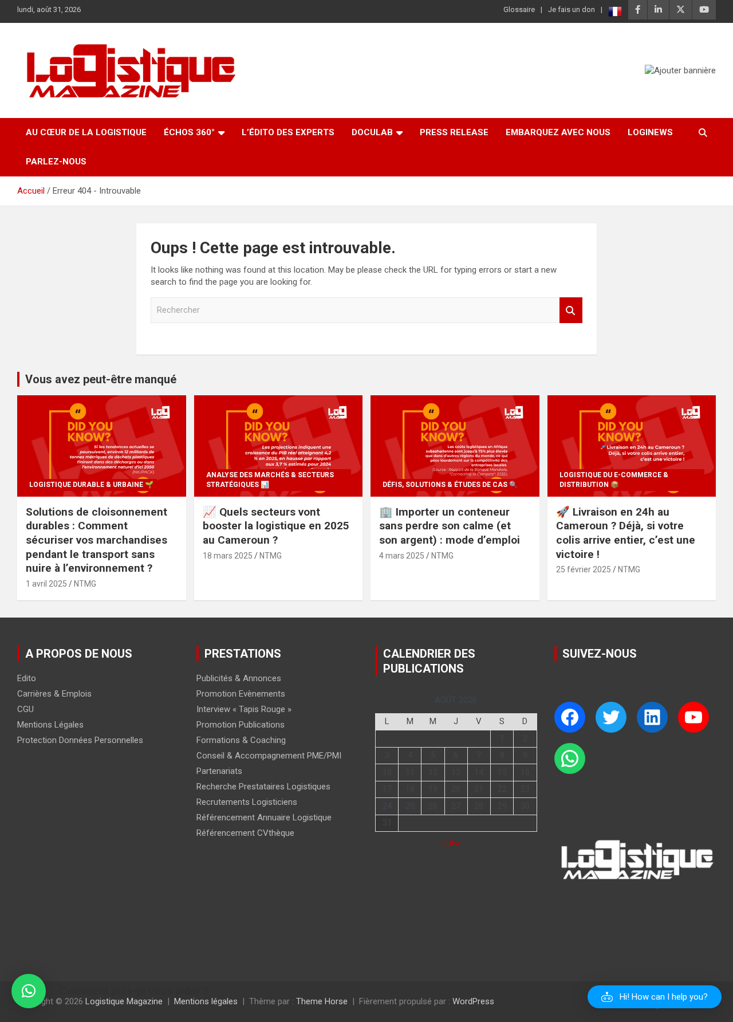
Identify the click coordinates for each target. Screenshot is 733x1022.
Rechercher (570, 310)
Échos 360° (189, 132)
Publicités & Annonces (238, 678)
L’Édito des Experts (288, 132)
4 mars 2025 (401, 555)
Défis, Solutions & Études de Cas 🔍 (450, 485)
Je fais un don (571, 9)
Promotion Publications (240, 725)
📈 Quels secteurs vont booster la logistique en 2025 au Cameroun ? (276, 526)
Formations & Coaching (241, 740)
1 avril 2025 (46, 583)
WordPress (473, 1001)
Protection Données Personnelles (80, 740)
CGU (25, 709)
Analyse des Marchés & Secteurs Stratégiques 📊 (270, 480)
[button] (655, 996)
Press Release (454, 132)
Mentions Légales (50, 725)
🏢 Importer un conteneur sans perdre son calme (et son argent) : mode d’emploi (449, 526)
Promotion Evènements (240, 694)
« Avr (451, 843)
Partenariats (219, 771)
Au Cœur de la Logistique (86, 132)
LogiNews (650, 132)
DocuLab (372, 132)
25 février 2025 (583, 569)
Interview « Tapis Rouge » (243, 709)
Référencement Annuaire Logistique (264, 817)
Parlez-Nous (56, 161)
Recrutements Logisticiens (246, 802)
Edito (26, 678)
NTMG (85, 583)
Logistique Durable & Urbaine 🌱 (91, 485)
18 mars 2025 (228, 555)
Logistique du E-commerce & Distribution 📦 (613, 480)
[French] (615, 11)
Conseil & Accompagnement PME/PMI (268, 755)
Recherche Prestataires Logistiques (263, 786)
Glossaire (519, 9)
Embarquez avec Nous (558, 132)
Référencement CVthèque (245, 833)
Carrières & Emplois (54, 694)
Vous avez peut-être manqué (100, 379)
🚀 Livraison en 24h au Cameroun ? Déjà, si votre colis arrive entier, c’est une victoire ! (625, 533)
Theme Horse (322, 1001)
